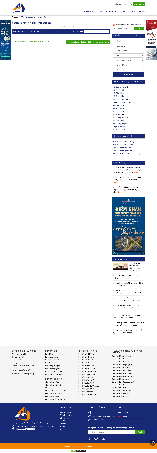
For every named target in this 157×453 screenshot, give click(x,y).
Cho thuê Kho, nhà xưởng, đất (55, 391)
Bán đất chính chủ (51, 357)
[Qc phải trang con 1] (128, 226)
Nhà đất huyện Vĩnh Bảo (87, 383)
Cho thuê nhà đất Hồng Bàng (122, 362)
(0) (120, 87)
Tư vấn (142, 11)
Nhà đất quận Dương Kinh (87, 371)
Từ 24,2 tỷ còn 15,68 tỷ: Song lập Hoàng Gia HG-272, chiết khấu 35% (127, 178)
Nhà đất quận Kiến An (86, 354)
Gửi (140, 432)
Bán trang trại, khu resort (54, 374)
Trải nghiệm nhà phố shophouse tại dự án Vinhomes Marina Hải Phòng (128, 299)
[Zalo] (96, 438)
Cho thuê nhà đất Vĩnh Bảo (121, 371)
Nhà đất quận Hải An (85, 363)
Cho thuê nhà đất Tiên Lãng (121, 388)
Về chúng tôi (64, 418)
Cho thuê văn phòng (52, 397)
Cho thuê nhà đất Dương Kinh (122, 373)
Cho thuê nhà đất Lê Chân (121, 368)
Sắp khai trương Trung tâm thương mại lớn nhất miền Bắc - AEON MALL (128, 291)
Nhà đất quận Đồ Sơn (85, 360)
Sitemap (63, 424)
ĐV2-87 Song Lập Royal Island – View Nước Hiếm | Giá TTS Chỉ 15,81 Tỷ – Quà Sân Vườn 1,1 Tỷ (127, 169)
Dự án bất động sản (19, 360)
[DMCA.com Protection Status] (78, 451)
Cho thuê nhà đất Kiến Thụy (121, 391)
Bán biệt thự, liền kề (52, 360)
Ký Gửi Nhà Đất (65, 412)
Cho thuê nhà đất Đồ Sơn (120, 394)
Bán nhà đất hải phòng (20, 354)
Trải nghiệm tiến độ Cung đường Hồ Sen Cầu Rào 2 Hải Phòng (128, 316)
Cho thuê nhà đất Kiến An (121, 379)
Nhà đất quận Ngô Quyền (87, 369)
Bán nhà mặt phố (51, 363)
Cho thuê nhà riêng (52, 382)
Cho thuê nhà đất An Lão (120, 396)
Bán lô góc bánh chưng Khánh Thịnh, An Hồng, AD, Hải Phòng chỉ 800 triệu (128, 189)
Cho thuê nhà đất (18, 357)
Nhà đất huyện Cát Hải (86, 389)
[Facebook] (89, 438)
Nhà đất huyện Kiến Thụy (87, 380)
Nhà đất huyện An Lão (86, 377)
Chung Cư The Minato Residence (23, 363)
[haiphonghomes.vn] (19, 7)
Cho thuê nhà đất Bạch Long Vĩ (123, 382)
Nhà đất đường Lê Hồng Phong (23, 374)
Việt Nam (124, 417)
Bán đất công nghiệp (52, 369)
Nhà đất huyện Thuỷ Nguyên (88, 386)
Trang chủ (16, 17)
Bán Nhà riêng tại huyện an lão (34, 17)
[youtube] (103, 438)
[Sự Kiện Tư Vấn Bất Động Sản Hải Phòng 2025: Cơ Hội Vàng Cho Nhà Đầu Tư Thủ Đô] (120, 266)
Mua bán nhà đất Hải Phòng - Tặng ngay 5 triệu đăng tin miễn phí (128, 284)
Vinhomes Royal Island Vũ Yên (23, 366)
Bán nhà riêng (50, 354)
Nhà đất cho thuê (108, 11)
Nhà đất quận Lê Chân (86, 366)
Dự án (122, 11)
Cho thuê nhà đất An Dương (121, 356)
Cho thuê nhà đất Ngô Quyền (122, 365)
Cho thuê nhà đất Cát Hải (120, 385)
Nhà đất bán (90, 11)
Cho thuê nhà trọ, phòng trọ (55, 400)
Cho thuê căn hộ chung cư (54, 388)
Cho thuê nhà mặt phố (53, 385)
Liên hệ (62, 421)
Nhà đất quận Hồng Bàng (87, 357)
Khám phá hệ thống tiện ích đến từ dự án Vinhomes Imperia (127, 331)
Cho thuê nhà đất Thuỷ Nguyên (123, 376)
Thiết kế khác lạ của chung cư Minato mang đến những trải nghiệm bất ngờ (127, 307)
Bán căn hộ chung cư (52, 366)
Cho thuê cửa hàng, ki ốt (53, 394)
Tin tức (131, 11)
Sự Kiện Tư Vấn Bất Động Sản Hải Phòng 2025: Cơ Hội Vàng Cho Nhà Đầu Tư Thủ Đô (136, 265)
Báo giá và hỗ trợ (66, 415)
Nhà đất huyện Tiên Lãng (87, 394)
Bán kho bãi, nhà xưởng (53, 371)
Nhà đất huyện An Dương (87, 374)
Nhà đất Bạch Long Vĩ (86, 392)
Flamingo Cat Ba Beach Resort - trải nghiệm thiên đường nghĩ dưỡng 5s (128, 324)
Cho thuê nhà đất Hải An (120, 359)
